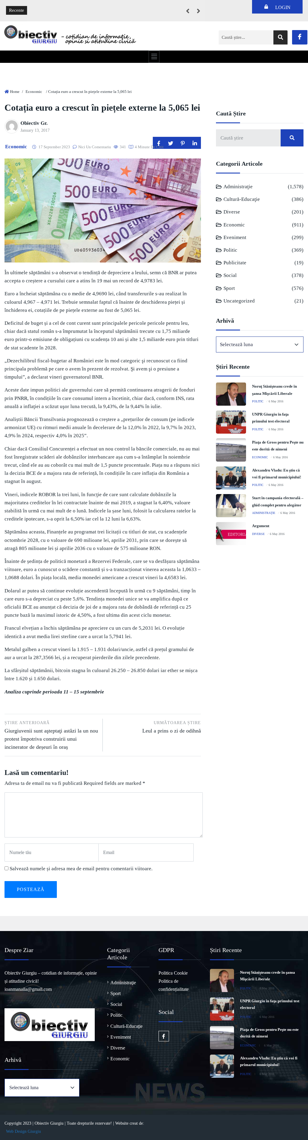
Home (15, 91)
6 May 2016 (276, 401)
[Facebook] (299, 37)
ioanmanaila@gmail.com (28, 989)
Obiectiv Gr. (34, 123)
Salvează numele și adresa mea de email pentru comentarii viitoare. (81, 868)
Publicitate (234, 263)
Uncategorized (239, 301)
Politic (230, 250)
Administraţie (238, 186)
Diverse (231, 212)
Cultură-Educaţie (241, 199)
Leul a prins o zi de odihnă (171, 727)
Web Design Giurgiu (23, 1131)
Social (230, 275)
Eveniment (234, 237)
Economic (34, 91)
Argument (260, 526)
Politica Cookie (173, 973)
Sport (229, 288)
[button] (154, 57)
